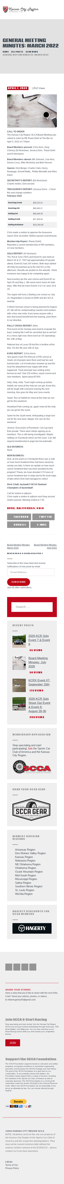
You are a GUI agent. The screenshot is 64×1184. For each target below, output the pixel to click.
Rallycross (26, 508)
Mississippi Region (26, 878)
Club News (32, 52)
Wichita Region (24, 893)
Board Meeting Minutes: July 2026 (38, 662)
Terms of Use (11, 1165)
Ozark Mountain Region (29, 871)
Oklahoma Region (25, 867)
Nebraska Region (25, 860)
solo (40, 508)
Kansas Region (24, 856)
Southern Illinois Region (28, 886)
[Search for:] (32, 606)
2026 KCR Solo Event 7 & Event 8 (39, 640)
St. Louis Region (24, 890)
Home (6, 52)
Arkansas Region (25, 849)
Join (30, 748)
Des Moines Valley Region (30, 853)
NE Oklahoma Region (28, 864)
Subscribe (18, 582)
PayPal (8, 1091)
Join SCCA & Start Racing (26, 1020)
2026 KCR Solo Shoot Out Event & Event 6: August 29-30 (39, 705)
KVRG (11, 508)
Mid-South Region (25, 875)
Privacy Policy (12, 1168)
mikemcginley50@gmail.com (22, 999)
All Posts (17, 52)
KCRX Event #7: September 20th (39, 682)
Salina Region (23, 882)
